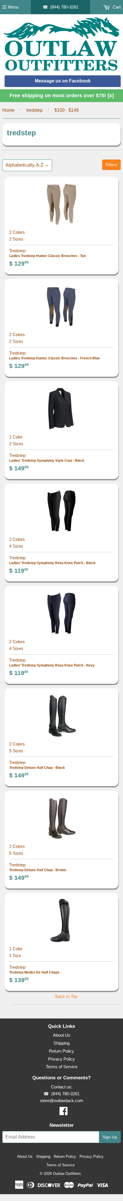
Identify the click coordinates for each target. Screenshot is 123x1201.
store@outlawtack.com (61, 1100)
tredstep (34, 110)
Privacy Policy (61, 1059)
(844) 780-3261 (64, 7)
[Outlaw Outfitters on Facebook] (63, 1112)
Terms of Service (62, 1066)
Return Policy (61, 1051)
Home (8, 110)
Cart (116, 7)
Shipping (61, 1043)
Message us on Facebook (63, 80)
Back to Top (66, 996)
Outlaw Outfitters (67, 1173)
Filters (111, 164)
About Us (61, 1035)
